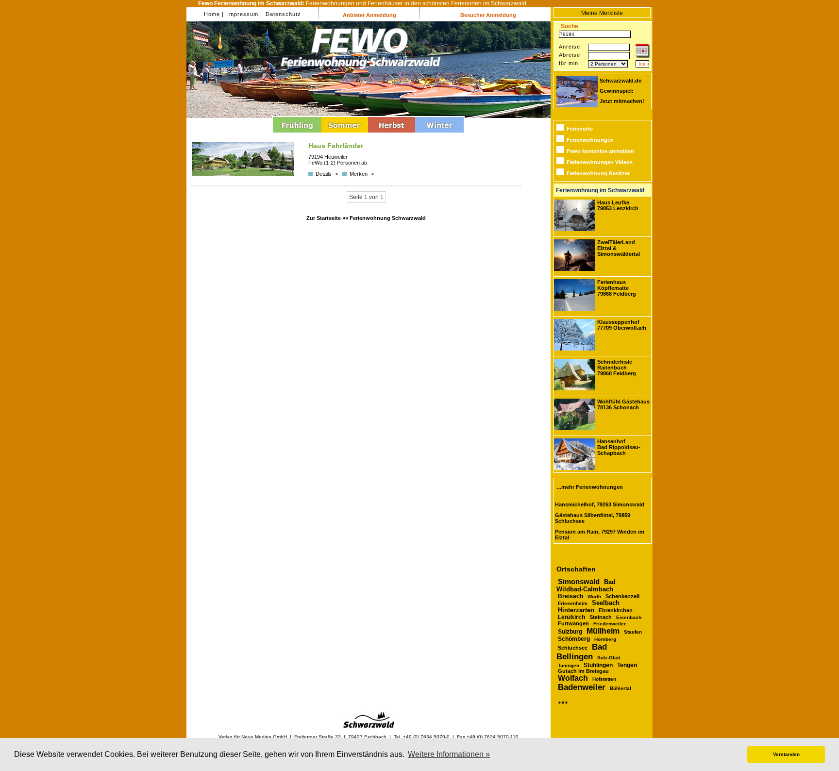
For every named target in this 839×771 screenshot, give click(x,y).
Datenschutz (282, 14)
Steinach (600, 617)
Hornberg (605, 639)
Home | (214, 14)
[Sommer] (344, 134)
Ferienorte (580, 129)
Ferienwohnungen (590, 140)
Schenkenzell (622, 596)
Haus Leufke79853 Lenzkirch (617, 205)
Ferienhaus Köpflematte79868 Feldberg (616, 288)
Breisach (570, 596)
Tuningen (568, 665)
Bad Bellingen (581, 651)
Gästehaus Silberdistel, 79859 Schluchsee (592, 518)
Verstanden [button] (786, 754)
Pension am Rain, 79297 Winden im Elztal (599, 534)
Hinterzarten (576, 610)
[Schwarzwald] (368, 726)
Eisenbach (628, 617)
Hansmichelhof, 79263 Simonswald (599, 504)
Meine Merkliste (602, 13)
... (563, 699)
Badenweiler (581, 687)
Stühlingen (598, 665)
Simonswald (579, 582)
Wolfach (573, 678)
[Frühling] (297, 134)
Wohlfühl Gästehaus (623, 404)
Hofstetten (604, 679)
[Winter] (439, 134)
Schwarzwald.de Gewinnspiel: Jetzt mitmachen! (622, 91)
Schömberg (574, 639)
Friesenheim (572, 603)
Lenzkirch (571, 617)
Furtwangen (573, 623)
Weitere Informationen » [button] (449, 754)
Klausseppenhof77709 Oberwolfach (621, 325)
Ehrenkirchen (616, 610)
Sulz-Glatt (608, 657)
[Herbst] (391, 134)
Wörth (594, 596)
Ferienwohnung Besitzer (598, 173)
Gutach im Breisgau (583, 671)
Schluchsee (572, 648)
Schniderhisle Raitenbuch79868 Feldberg (616, 367)
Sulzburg (570, 631)
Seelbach (606, 602)
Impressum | (243, 14)
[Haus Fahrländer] (243, 174)
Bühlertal (620, 688)
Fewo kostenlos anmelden (600, 151)
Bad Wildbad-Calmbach (586, 585)
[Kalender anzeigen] (643, 56)
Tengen (627, 665)
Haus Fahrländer (335, 146)
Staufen (633, 632)
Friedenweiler (609, 623)
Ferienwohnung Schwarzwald (388, 218)
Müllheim (603, 630)
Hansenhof (618, 447)
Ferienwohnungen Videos (600, 162)
